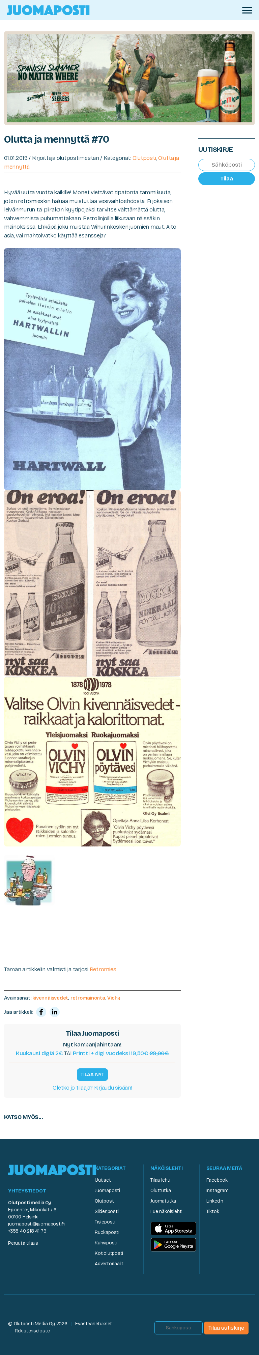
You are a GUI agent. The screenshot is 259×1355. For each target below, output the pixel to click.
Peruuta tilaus (23, 1243)
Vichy (113, 998)
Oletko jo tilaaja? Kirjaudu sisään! (92, 1087)
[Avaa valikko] (247, 10)
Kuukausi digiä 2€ (39, 1053)
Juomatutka (163, 1201)
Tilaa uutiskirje (226, 1328)
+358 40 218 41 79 (27, 1231)
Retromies (103, 969)
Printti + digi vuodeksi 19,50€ (121, 1053)
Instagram (217, 1190)
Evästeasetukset (93, 1324)
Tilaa (226, 178)
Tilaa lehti (160, 1180)
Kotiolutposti (109, 1253)
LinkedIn (214, 1201)
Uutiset (103, 1180)
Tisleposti (105, 1222)
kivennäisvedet (50, 998)
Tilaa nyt (92, 1074)
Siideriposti (106, 1211)
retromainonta (87, 998)
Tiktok (212, 1211)
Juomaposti (107, 1190)
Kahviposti (106, 1243)
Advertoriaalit (109, 1264)
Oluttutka (160, 1190)
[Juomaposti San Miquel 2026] (129, 77)
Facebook (217, 1180)
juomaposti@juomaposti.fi (36, 1224)
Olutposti (144, 158)
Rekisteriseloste (32, 1331)
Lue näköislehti (166, 1211)
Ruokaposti (107, 1232)
